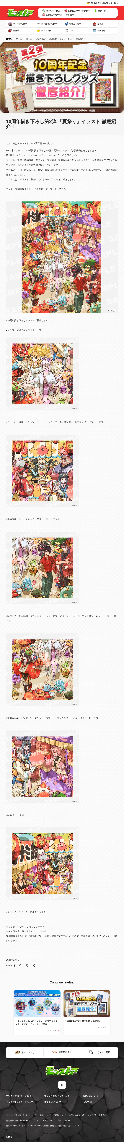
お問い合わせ (89, 1096)
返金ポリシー (64, 1120)
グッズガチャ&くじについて (19, 1102)
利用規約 (102, 1115)
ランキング (46, 30)
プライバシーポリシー (42, 1120)
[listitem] (14, 965)
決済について (60, 1115)
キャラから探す (20, 24)
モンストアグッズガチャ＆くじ (103, 3)
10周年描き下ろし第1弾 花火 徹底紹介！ (84, 1021)
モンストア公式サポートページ (20, 1115)
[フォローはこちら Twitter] (62, 1085)
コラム (72, 30)
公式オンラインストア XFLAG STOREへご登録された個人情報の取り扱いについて (43, 1125)
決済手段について (52, 1102)
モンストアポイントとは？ (18, 1096)
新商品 (100, 24)
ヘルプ (86, 1102)
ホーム (19, 39)
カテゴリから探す (49, 24)
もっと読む (52, 1030)
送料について (45, 1115)
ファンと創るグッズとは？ (57, 1096)
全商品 (16, 30)
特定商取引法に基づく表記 (18, 1120)
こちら (62, 189)
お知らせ (101, 30)
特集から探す (75, 24)
